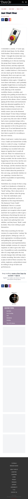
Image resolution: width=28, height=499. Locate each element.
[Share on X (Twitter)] (6, 19)
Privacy (14, 479)
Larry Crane (6, 16)
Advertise (14, 472)
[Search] (22, 2)
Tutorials (14, 463)
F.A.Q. (14, 489)
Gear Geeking (10, 313)
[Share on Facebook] (2, 19)
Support (14, 484)
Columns (3, 9)
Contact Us (14, 492)
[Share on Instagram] (9, 19)
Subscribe (14, 474)
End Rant (11, 9)
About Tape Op (14, 469)
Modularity (9, 318)
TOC (8, 315)
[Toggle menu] (25, 2)
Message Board (14, 465)
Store (14, 477)
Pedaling (9, 320)
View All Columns (11, 323)
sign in (17, 275)
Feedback (14, 482)
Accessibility (14, 487)
